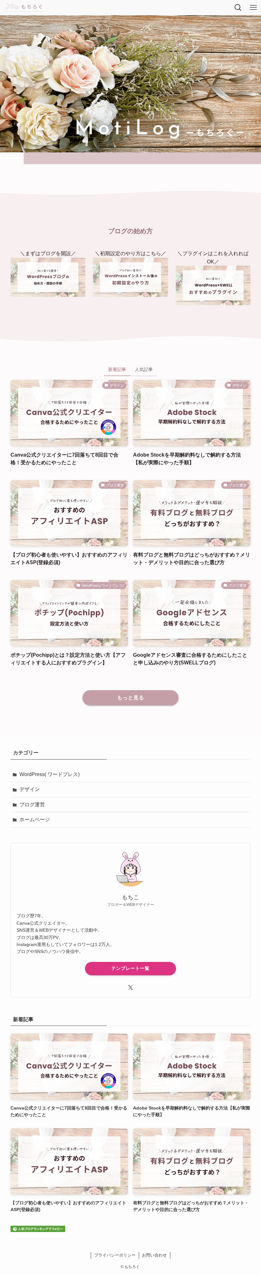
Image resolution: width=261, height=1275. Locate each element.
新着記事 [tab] (117, 369)
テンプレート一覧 (130, 968)
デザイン (29, 789)
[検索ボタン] (238, 7)
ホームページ (34, 819)
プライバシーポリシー (115, 1255)
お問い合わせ (154, 1255)
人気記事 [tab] (144, 369)
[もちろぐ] (24, 7)
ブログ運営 (32, 804)
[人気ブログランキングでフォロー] (38, 1230)
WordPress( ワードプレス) (49, 774)
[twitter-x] (130, 987)
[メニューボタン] (253, 7)
